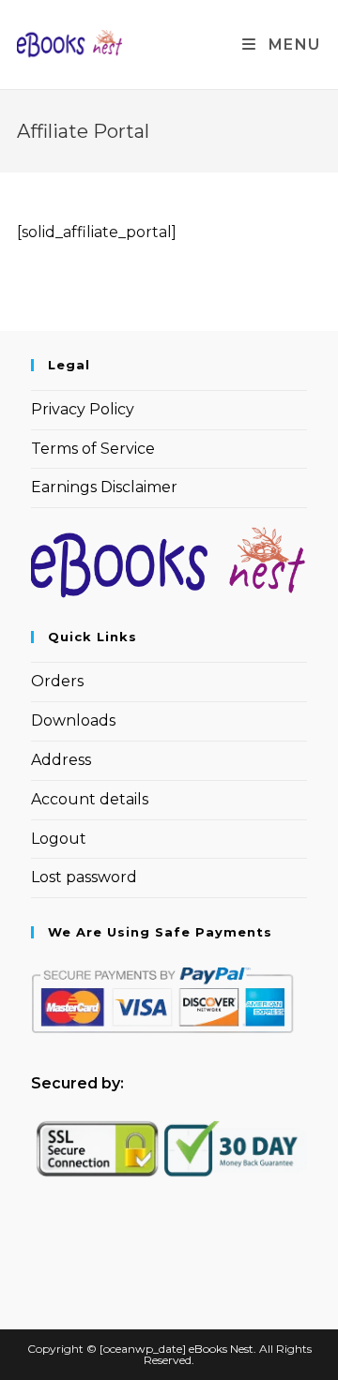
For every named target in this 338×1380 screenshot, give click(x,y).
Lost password (84, 877)
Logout (58, 839)
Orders (57, 681)
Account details (89, 799)
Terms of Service (93, 449)
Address (61, 760)
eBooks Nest (221, 1349)
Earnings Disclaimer (104, 487)
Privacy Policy (82, 409)
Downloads (73, 720)
